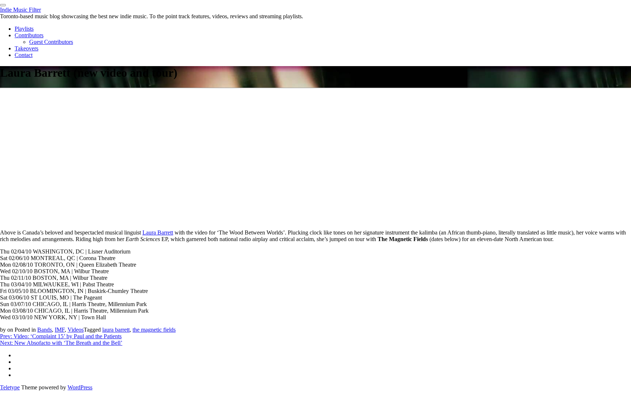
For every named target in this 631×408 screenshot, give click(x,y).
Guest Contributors (51, 42)
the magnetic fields (154, 330)
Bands (44, 330)
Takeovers (26, 48)
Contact (23, 55)
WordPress (80, 387)
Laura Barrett (157, 232)
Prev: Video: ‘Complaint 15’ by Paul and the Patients (61, 336)
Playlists (24, 29)
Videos (76, 330)
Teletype (10, 387)
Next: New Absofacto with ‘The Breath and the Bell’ (61, 343)
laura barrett (116, 330)
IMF (60, 330)
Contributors (29, 35)
